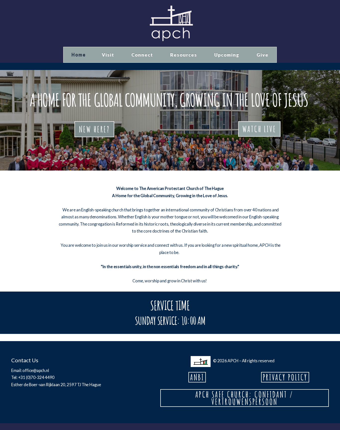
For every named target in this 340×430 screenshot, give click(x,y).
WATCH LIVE (259, 128)
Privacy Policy (285, 377)
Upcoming (227, 55)
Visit (108, 55)
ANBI (197, 377)
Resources (184, 55)
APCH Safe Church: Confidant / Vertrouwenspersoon (244, 398)
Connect (142, 55)
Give (263, 55)
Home (78, 55)
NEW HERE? (94, 129)
